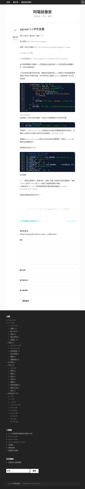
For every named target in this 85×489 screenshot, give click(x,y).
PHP (40, 209)
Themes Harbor (35, 483)
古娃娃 (10, 445)
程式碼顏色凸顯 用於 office (31, 221)
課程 (12, 357)
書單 (12, 374)
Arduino (10, 320)
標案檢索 (11, 448)
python (12, 413)
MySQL (12, 407)
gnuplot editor (13, 439)
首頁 (8, 2)
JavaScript (14, 405)
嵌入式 (12, 331)
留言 (21, 240)
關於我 (15, 2)
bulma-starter (13, 436)
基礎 (12, 328)
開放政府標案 (26, 2)
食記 (12, 391)
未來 (12, 376)
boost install (71, 221)
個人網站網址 (24, 290)
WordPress (14, 348)
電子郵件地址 (24, 280)
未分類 (10, 362)
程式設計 (11, 393)
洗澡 (12, 379)
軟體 (12, 382)
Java (11, 402)
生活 (10, 365)
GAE (13, 416)
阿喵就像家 (42, 12)
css (11, 399)
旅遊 (12, 371)
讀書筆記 (13, 360)
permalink (66, 209)
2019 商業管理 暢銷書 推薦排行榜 (20, 434)
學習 (10, 343)
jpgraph (50, 209)
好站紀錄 (13, 351)
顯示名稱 (23, 270)
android (13, 326)
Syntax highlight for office (16, 442)
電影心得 (13, 388)
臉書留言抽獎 (13, 450)
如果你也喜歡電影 (15, 462)
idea (11, 368)
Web (11, 419)
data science (14, 345)
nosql (12, 410)
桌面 (12, 334)
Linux (10, 323)
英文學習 (13, 354)
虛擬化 (12, 340)
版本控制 (13, 337)
